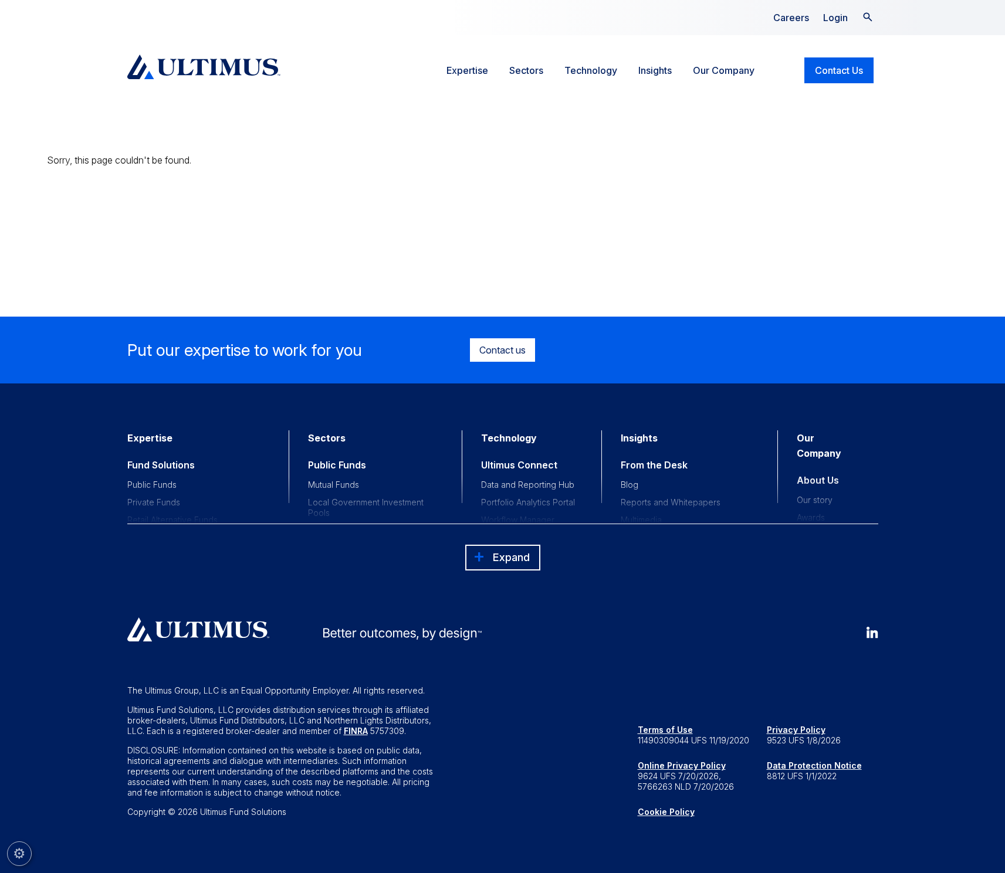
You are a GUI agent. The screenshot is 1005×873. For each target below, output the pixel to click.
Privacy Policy (796, 730)
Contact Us (839, 70)
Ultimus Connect (519, 465)
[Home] (203, 67)
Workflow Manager (517, 520)
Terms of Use (665, 730)
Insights (655, 70)
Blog (629, 485)
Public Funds (152, 485)
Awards (811, 517)
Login (835, 17)
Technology (590, 70)
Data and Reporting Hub (527, 485)
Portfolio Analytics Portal (528, 502)
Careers (791, 17)
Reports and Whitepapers (670, 502)
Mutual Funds (333, 485)
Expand (511, 557)
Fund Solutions (161, 465)
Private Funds (153, 502)
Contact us (502, 350)
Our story (815, 500)
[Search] (868, 16)
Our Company (723, 70)
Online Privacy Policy (682, 765)
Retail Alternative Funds (172, 520)
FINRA (356, 731)
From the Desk (654, 465)
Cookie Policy (666, 812)
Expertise (467, 70)
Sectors (526, 70)
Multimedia (641, 520)
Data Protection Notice (814, 765)
